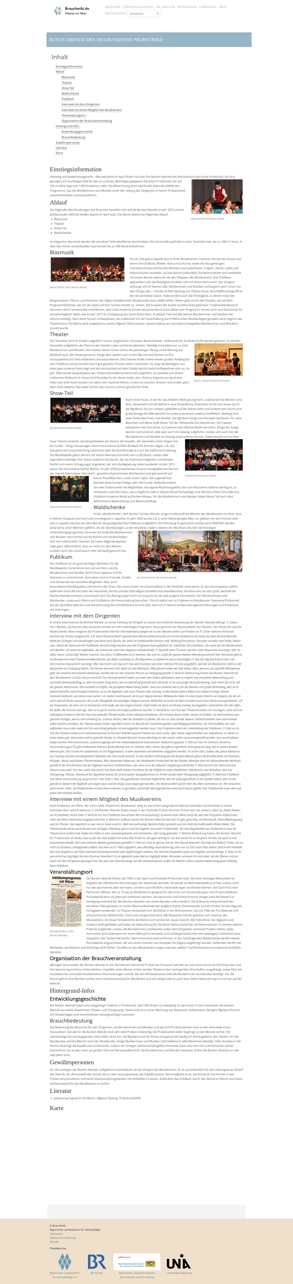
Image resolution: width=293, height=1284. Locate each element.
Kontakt (54, 1241)
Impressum (56, 1233)
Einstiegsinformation (69, 66)
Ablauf (60, 71)
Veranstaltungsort (74, 115)
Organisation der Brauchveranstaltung (87, 121)
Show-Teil (68, 88)
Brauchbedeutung (73, 137)
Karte (59, 153)
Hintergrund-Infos (67, 126)
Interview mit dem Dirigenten (81, 104)
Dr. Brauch (165, 7)
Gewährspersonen (68, 142)
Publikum (68, 99)
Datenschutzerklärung (63, 1237)
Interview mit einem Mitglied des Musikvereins (92, 110)
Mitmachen (186, 7)
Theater (67, 82)
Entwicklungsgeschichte (77, 131)
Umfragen (207, 7)
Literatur (61, 148)
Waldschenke (70, 93)
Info (222, 7)
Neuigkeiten (115, 13)
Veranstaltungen (138, 7)
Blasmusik (68, 77)
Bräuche (112, 7)
